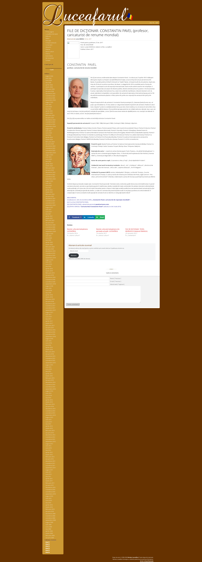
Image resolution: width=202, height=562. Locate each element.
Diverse (48, 49)
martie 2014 (49, 402)
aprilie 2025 (49, 111)
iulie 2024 (48, 131)
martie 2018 (49, 297)
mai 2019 (48, 266)
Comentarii (49, 45)
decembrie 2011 (50, 461)
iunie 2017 (49, 317)
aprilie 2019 (49, 269)
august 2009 (49, 522)
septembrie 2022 (51, 179)
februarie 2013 (50, 430)
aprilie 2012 (49, 452)
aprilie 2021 (49, 216)
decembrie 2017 (50, 304)
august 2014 (49, 391)
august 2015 (49, 365)
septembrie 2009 (51, 520)
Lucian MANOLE (80, 39)
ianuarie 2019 (50, 275)
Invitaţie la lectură (51, 43)
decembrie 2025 (50, 93)
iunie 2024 (49, 133)
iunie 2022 (49, 185)
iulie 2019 (48, 262)
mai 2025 (48, 109)
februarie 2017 (50, 325)
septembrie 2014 (51, 389)
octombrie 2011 (50, 465)
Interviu (48, 54)
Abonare (73, 255)
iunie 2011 (49, 474)
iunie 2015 (49, 369)
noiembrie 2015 (50, 358)
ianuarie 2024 (50, 144)
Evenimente (49, 56)
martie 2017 (49, 323)
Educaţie (48, 41)
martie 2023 (49, 166)
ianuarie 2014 (50, 406)
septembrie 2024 (51, 126)
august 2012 (49, 444)
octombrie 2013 (50, 413)
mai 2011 (48, 476)
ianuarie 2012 (50, 459)
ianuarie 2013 (50, 433)
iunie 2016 (49, 343)
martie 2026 (49, 87)
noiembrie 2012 (50, 437)
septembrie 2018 (51, 284)
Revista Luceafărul (132, 557)
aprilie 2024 (49, 137)
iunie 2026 (49, 80)
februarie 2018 (50, 299)
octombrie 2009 (50, 518)
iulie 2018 (48, 288)
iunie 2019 (49, 264)
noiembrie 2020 (50, 227)
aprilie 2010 (49, 505)
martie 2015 (49, 376)
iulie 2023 (48, 157)
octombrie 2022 (50, 177)
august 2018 (49, 286)
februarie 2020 (50, 247)
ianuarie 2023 (50, 170)
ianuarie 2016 (50, 354)
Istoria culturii (50, 51)
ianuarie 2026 (50, 91)
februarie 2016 (50, 352)
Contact (48, 60)
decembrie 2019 (50, 251)
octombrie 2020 (50, 229)
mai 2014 (48, 398)
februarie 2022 (50, 194)
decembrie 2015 (50, 356)
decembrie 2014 (50, 382)
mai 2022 (48, 188)
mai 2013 (48, 424)
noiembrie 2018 (50, 279)
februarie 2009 (50, 535)
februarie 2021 (50, 220)
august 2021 (49, 207)
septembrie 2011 (51, 468)
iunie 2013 (49, 422)
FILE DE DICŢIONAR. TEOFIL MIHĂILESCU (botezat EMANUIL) (136, 230)
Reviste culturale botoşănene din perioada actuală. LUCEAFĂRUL (108, 230)
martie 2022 (49, 192)
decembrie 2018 (50, 277)
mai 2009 (48, 529)
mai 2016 (48, 345)
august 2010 (49, 496)
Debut (47, 38)
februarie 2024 (50, 142)
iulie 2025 (48, 104)
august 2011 (49, 470)
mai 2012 (48, 450)
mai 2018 (48, 293)
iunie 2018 (49, 290)
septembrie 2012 (51, 441)
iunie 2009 (49, 527)
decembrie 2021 (50, 198)
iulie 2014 (48, 393)
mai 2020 (48, 240)
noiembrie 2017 (50, 306)
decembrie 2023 (50, 146)
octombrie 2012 (50, 439)
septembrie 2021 (51, 205)
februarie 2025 (50, 115)
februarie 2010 (50, 509)
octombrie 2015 (50, 360)
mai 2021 (48, 214)
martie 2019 (49, 271)
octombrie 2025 (50, 98)
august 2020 (49, 233)
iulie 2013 (48, 420)
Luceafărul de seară (52, 34)
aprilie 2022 (49, 190)
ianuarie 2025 (50, 118)
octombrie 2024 (50, 124)
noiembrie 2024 (50, 122)
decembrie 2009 (50, 514)
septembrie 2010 (51, 494)
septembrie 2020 (51, 231)
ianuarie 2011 (50, 485)
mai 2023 (48, 161)
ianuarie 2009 (50, 538)
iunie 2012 (49, 448)
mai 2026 (48, 83)
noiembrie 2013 (50, 411)
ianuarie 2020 (50, 249)
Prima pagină (50, 32)
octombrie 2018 (50, 282)
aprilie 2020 (49, 242)
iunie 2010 (49, 500)
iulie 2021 (48, 209)
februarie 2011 (50, 483)
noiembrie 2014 (50, 384)
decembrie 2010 (50, 487)
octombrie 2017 (50, 308)
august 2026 (49, 76)
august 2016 (49, 338)
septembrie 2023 (51, 153)
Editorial (48, 36)
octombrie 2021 (50, 203)
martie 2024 (49, 139)
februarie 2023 (50, 168)
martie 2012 (49, 455)
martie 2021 (49, 218)
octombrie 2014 (50, 387)
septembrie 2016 (51, 336)
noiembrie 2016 (50, 332)
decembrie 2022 (50, 172)
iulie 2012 (48, 446)
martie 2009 (49, 533)
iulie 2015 (48, 367)
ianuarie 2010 (50, 511)
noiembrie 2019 (50, 253)
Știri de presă (50, 58)
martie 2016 (49, 349)
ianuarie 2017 (50, 328)
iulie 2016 (48, 341)
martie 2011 (49, 481)
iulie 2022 (48, 183)
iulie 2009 (48, 524)
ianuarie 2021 (50, 223)
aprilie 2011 (49, 479)
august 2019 (49, 260)
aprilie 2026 (49, 85)
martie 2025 (49, 113)
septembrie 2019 (51, 258)
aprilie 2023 (49, 164)
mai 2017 (48, 319)
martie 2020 (49, 244)
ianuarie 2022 (50, 196)
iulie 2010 (48, 498)
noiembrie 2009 (50, 516)
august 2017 (49, 312)
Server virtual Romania (146, 561)
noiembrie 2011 (50, 463)
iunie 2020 (49, 238)
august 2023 (49, 155)
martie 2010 (49, 507)
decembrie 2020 (50, 225)
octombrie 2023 (50, 150)
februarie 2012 (50, 457)
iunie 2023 (49, 159)
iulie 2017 (48, 315)
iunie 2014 (49, 395)
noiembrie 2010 (50, 489)
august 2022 (49, 181)
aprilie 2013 (49, 426)
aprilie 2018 (49, 295)
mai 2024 (48, 135)
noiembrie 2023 (50, 148)
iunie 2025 (49, 107)
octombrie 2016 (50, 334)
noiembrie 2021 (50, 201)
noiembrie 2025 (50, 96)
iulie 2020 (48, 236)
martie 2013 (49, 428)
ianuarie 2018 (50, 301)
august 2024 (49, 129)
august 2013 (49, 417)
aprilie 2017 (49, 321)
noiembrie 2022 (50, 174)
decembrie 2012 (50, 435)
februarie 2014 (50, 404)
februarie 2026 (50, 89)
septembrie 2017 (51, 310)
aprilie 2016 (49, 347)
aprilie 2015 (49, 374)
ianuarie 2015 (50, 380)
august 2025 (49, 102)
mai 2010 (48, 503)
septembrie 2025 (51, 100)
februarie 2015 (50, 378)
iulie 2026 (48, 78)
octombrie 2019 (50, 255)
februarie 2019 (50, 273)
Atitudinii (48, 47)
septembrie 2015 (51, 363)
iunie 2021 (49, 212)
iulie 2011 (48, 472)
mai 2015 (48, 371)
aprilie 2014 (49, 400)
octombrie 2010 (50, 492)
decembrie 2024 (50, 120)
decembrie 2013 (50, 409)
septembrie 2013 (51, 415)
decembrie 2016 (50, 330)
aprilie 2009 (49, 531)
